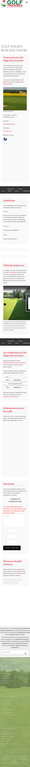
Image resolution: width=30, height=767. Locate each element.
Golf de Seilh (4, 676)
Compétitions (26, 191)
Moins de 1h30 (7, 582)
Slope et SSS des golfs (7, 709)
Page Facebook (5, 734)
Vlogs (9, 191)
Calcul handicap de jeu (7, 712)
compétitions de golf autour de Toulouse (14, 362)
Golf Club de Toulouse (7, 680)
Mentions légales (5, 741)
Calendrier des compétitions (11, 396)
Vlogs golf (3, 707)
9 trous (8, 579)
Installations (10, 189)
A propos (3, 739)
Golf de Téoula (5, 678)
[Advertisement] (15, 24)
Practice (15, 582)
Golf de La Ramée (5, 673)
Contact (3, 746)
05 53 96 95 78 (7, 131)
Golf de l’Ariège (5, 669)
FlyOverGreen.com (14, 272)
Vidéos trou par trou (6, 705)
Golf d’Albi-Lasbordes (7, 666)
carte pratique (18, 573)
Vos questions (5, 743)
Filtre (7, 377)
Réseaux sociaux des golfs (8, 736)
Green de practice (16, 579)
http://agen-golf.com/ (9, 124)
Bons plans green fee (6, 700)
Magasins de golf (5, 702)
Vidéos (17, 191)
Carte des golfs (5, 683)
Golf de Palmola (5, 671)
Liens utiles (4, 732)
